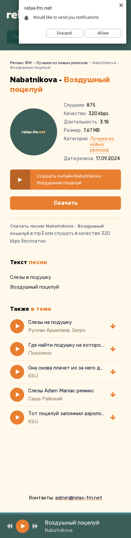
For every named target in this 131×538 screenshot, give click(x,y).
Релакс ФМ (21, 62)
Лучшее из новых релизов (62, 62)
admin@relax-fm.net (78, 498)
